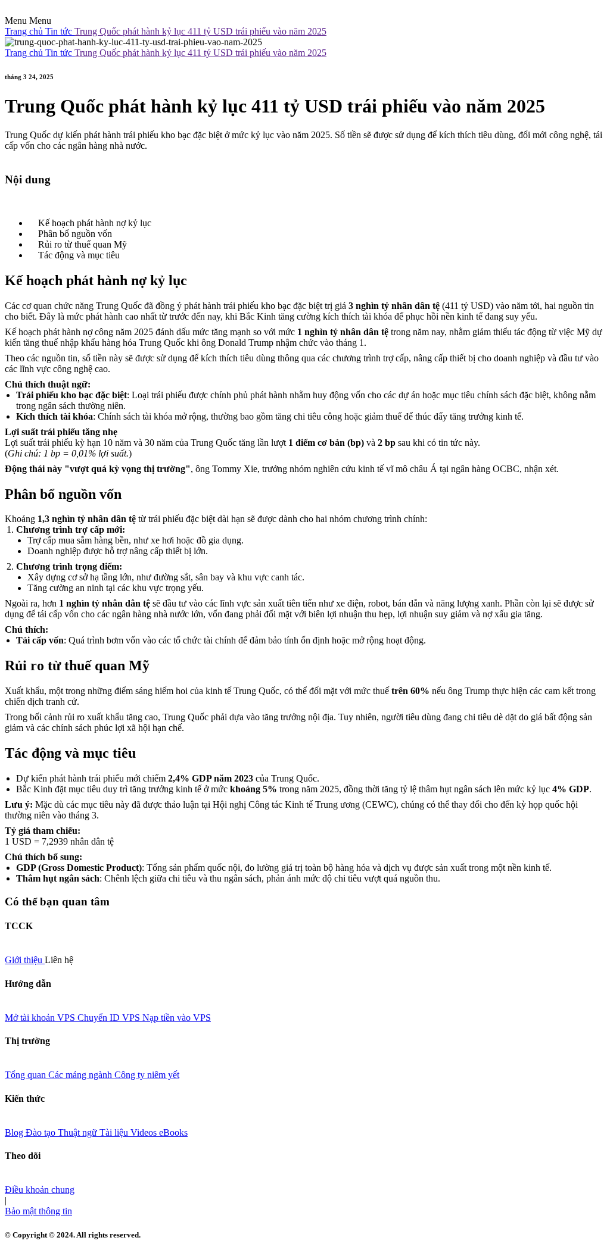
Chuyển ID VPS (109, 1018)
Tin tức (59, 31)
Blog (15, 1132)
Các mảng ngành (81, 1075)
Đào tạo (42, 1132)
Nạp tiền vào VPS (176, 1018)
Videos (144, 1132)
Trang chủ (25, 31)
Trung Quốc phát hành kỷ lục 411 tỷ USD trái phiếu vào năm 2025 (200, 31)
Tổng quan (26, 1075)
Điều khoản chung (39, 1190)
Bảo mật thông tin (38, 1211)
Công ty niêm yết (146, 1075)
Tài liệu (114, 1132)
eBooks (173, 1132)
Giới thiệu (25, 960)
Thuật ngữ (78, 1132)
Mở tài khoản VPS (41, 1018)
